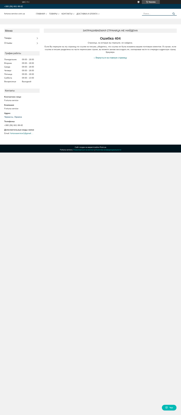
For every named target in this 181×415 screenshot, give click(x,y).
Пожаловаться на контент (83, 150)
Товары (53, 14)
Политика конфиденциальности (108, 150)
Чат (171, 408)
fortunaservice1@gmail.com (22, 133)
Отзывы (8, 43)
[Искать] (173, 14)
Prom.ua (103, 147)
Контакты (67, 14)
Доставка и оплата (87, 14)
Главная (40, 14)
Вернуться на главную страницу (111, 57)
